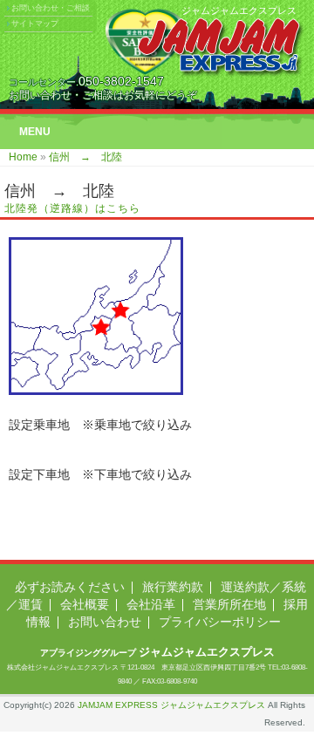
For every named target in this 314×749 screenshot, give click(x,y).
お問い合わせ (104, 622)
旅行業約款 (172, 587)
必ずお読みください (70, 587)
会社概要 (84, 604)
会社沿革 (150, 604)
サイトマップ (34, 23)
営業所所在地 (229, 604)
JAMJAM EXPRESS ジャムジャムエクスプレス (171, 705)
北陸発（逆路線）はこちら (72, 208)
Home (23, 157)
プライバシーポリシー (220, 622)
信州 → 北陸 (85, 157)
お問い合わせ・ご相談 (50, 7)
